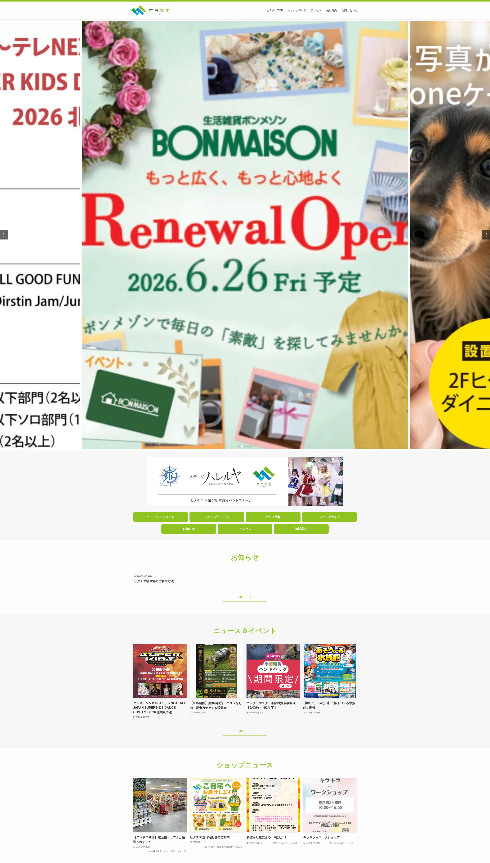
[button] (239, 446)
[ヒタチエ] (150, 10)
